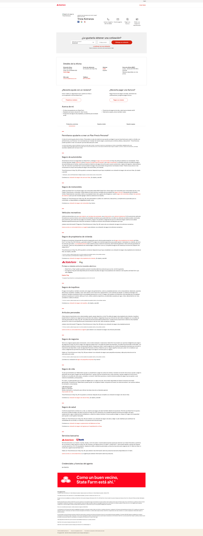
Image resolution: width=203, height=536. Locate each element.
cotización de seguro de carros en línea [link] (79, 177)
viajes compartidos (112, 162)
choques (87, 162)
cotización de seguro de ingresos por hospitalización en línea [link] (85, 426)
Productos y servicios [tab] (72, 124)
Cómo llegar (66, 72)
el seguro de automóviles (102, 160)
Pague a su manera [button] (118, 100)
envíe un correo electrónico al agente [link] (76, 329)
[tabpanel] (101, 71)
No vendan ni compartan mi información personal (94, 530)
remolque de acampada (94, 216)
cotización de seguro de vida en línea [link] (79, 397)
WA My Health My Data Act (63, 530)
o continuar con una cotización (101, 46)
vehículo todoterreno (119, 216)
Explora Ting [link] (65, 275)
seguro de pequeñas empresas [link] (85, 359)
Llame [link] (63, 227)
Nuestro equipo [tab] (131, 124)
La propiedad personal (81, 243)
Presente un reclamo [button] (71, 100)
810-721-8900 (86, 78)
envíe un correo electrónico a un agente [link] (77, 227)
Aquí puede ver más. (67, 391)
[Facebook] (78, 22)
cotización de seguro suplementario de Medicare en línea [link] (84, 423)
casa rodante (82, 216)
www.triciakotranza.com (69, 78)
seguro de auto (119, 192)
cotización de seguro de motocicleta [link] (79, 203)
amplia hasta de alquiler (97, 162)
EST (133, 67)
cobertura (78, 162)
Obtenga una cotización (121, 42)
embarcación (107, 216)
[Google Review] (82, 22)
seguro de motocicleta (123, 194)
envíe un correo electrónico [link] (73, 453)
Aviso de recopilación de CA (76, 530)
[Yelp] (85, 22)
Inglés (104, 68)
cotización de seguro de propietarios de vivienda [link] (82, 258)
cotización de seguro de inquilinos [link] (78, 303)
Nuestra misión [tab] (101, 124)
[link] (118, 23)
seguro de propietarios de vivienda (124, 240)
